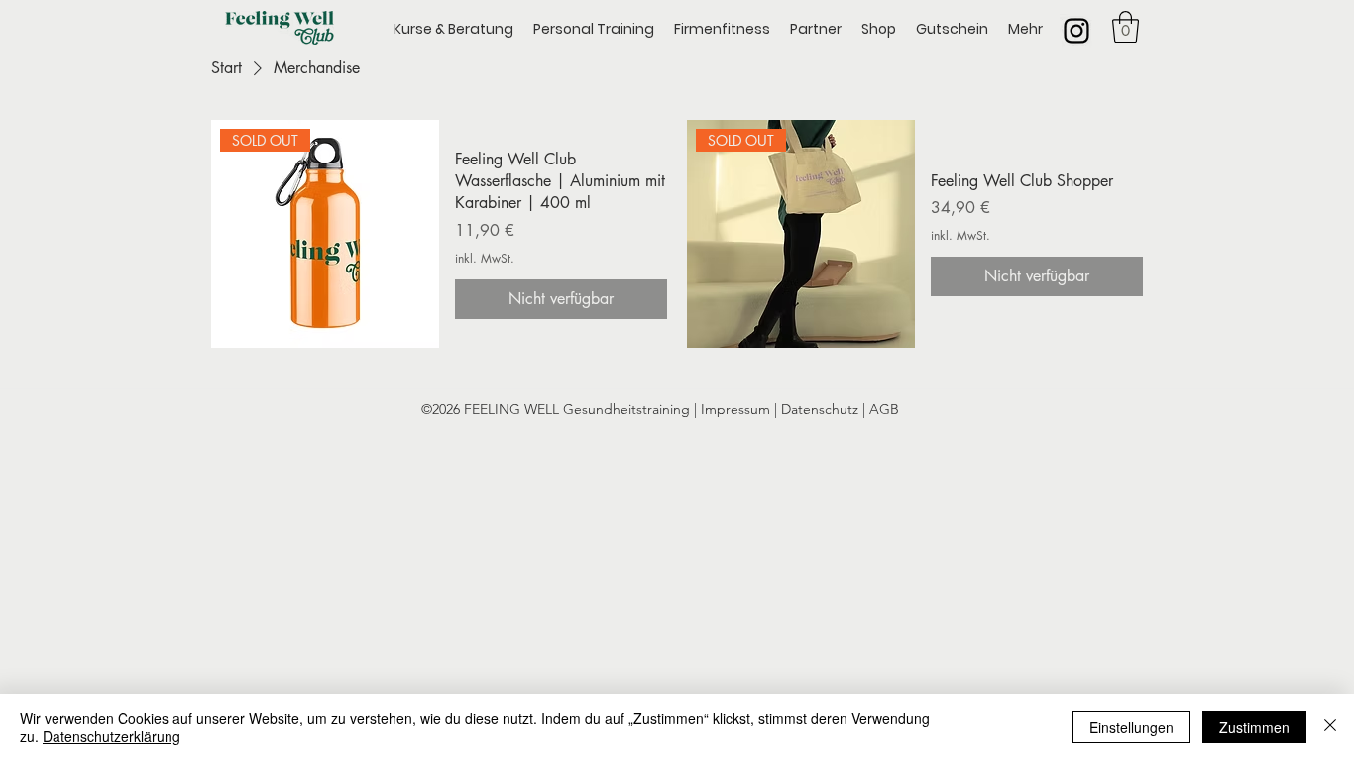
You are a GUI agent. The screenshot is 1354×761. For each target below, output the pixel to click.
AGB (884, 409)
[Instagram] (1076, 31)
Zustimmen (1254, 727)
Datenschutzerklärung (111, 736)
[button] (1125, 27)
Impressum (737, 409)
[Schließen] (1330, 727)
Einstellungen (1131, 727)
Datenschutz (819, 409)
